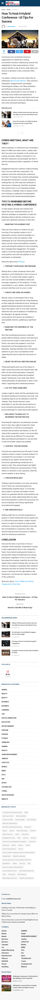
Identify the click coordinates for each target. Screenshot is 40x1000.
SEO (29, 863)
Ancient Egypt (20, 819)
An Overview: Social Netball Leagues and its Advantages (24, 633)
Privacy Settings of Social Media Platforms (17, 860)
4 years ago (16, 627)
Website (5, 799)
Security (22, 863)
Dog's (17, 834)
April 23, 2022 (23, 26)
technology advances (26, 871)
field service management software (14, 841)
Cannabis (5, 710)
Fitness (5, 738)
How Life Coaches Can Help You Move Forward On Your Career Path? (25, 122)
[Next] (22, 132)
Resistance (6, 863)
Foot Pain (32, 841)
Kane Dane (11, 26)
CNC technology (22, 830)
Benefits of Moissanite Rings (12, 827)
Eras (19, 838)
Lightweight (6, 856)
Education (25, 834)
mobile (4, 767)
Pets (4, 775)
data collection (8, 834)
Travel (4, 791)
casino (12, 830)
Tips (4, 874)
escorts (25, 838)
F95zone (5, 730)
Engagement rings (9, 838)
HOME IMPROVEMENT (9, 754)
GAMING (5, 746)
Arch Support (31, 819)
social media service (10, 871)
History (20, 845)
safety (15, 863)
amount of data (8, 819)
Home (3, 9)
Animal (4, 690)
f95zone (21, 262)
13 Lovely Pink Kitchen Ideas (12, 812)
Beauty (4, 694)
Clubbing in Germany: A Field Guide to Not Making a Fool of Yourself (25, 977)
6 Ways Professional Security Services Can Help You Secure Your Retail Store (25, 113)
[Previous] (18, 132)
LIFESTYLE (5, 762)
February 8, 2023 (18, 117)
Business (15, 9)
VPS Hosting (22, 874)
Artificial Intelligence (10, 823)
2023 (26, 812)
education (6, 722)
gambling (6, 845)
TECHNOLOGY (7, 787)
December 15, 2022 (19, 126)
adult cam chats (8, 816)
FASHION (5, 734)
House (21, 849)
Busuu (5, 830)
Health (4, 750)
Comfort (33, 830)
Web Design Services (10, 878)
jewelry (5, 758)
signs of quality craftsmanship (13, 867)
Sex (3, 779)
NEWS (8, 9)
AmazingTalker (21, 816)
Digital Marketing (9, 718)
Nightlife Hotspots (19, 856)
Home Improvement (9, 849)
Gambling (5, 742)
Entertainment (8, 726)
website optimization (26, 878)
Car (3, 714)
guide (14, 845)
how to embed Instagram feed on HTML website (19, 852)
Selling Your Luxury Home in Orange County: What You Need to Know (24, 986)
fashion (33, 838)
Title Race (11, 874)
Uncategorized (8, 795)
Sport (4, 783)
